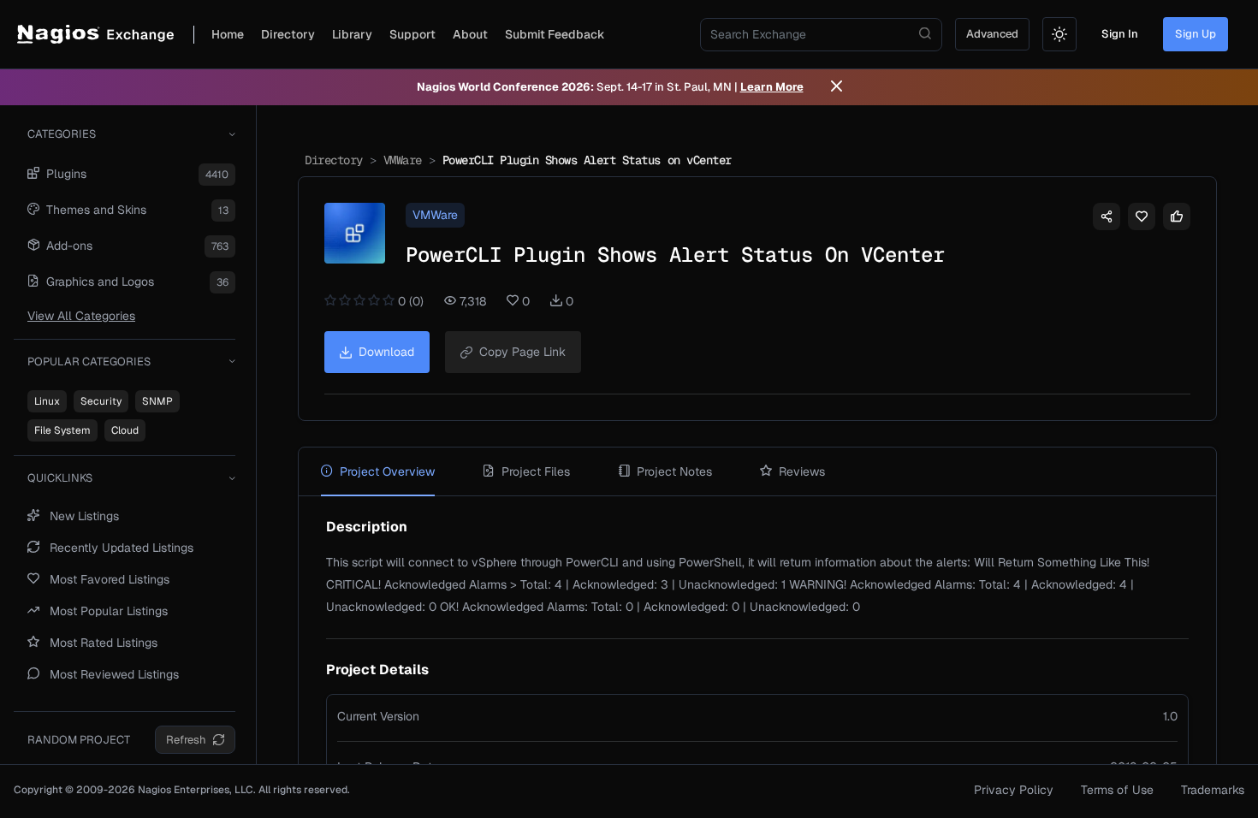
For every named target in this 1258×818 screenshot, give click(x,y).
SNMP (157, 401)
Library (352, 34)
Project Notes (674, 471)
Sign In (1119, 34)
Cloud (125, 430)
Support (412, 34)
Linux (47, 401)
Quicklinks (59, 478)
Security (101, 401)
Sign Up (1195, 34)
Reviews (802, 471)
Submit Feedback (555, 34)
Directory (288, 34)
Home (227, 34)
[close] (836, 87)
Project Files (535, 471)
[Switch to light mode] (1059, 34)
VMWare (402, 160)
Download (386, 351)
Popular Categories (89, 361)
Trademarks (1212, 789)
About (470, 34)
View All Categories (81, 315)
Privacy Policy (1013, 789)
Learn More (772, 87)
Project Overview (387, 471)
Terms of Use (1117, 789)
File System (62, 430)
